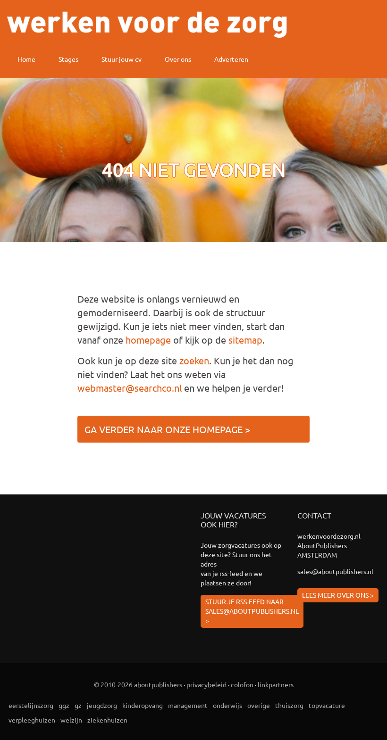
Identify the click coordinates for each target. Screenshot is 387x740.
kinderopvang (142, 705)
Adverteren (231, 59)
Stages (68, 59)
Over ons (178, 59)
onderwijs (227, 705)
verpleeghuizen (31, 719)
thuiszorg (289, 705)
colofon (242, 684)
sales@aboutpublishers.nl (335, 571)
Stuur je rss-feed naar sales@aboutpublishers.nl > (252, 611)
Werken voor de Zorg (147, 24)
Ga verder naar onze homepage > (167, 429)
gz (78, 705)
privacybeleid (206, 684)
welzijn (71, 719)
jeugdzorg (102, 705)
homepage (148, 339)
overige (258, 705)
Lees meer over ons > (338, 595)
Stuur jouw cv (121, 59)
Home (26, 59)
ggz (64, 705)
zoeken (194, 360)
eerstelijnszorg (30, 705)
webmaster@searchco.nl (129, 388)
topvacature (327, 705)
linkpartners (276, 684)
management (188, 705)
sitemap (245, 339)
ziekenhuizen (107, 719)
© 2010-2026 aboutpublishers (138, 684)
